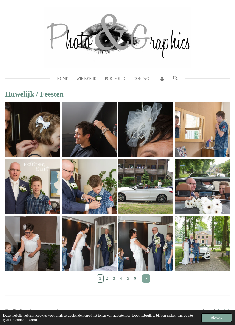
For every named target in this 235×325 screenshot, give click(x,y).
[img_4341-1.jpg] (202, 129)
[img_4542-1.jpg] (146, 186)
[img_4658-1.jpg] (89, 243)
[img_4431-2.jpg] (146, 129)
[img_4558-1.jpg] (32, 243)
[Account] (162, 79)
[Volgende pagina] (146, 278)
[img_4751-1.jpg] (202, 243)
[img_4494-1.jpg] (89, 186)
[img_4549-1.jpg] (202, 186)
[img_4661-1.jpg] (146, 243)
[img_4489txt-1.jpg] (32, 186)
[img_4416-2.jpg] (89, 129)
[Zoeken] (175, 78)
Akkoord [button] (216, 317)
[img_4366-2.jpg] (32, 129)
